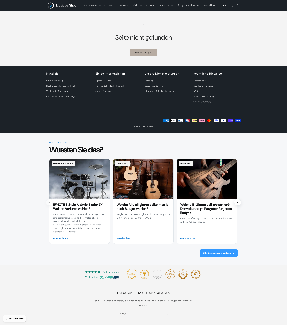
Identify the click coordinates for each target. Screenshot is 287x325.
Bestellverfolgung (54, 80)
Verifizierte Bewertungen (58, 91)
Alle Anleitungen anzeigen (219, 253)
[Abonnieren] (167, 313)
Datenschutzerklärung (203, 96)
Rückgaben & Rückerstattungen (159, 91)
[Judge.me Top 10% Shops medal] (183, 274)
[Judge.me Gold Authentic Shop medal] (132, 274)
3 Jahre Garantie (103, 80)
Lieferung (148, 80)
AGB (195, 91)
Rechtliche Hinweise (203, 85)
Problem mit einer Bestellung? (60, 96)
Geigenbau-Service (153, 85)
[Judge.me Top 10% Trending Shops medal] (196, 274)
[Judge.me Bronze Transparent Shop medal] (170, 274)
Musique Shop (147, 126)
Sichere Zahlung (103, 91)
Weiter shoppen (143, 52)
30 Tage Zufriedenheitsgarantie (110, 85)
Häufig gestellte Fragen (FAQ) (60, 85)
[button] (92, 5)
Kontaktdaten (199, 80)
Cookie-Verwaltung (202, 101)
